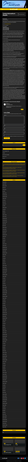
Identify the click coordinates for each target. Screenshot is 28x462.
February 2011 (4, 243)
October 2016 (4, 189)
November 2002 (5, 421)
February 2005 (5, 372)
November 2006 (5, 336)
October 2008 (4, 294)
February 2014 (4, 207)
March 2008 (4, 307)
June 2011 (4, 240)
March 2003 (4, 414)
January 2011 (4, 245)
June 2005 (4, 365)
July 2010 (4, 256)
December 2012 (5, 218)
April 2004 (4, 390)
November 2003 (5, 399)
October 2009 (4, 272)
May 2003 (4, 410)
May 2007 (4, 325)
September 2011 (5, 234)
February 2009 (5, 287)
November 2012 (5, 220)
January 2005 (4, 374)
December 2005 (5, 356)
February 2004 (5, 394)
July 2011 (4, 238)
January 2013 (4, 216)
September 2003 (5, 403)
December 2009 (5, 269)
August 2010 (4, 254)
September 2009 (5, 274)
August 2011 (4, 236)
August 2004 (4, 383)
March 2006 (4, 350)
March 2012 (4, 225)
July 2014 (4, 205)
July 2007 (4, 321)
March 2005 (4, 370)
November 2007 (5, 314)
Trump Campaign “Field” (7, 444)
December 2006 (5, 334)
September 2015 (5, 196)
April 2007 (4, 327)
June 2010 (4, 258)
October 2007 (4, 316)
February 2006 (5, 352)
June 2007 (4, 323)
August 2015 (4, 198)
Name (5, 125)
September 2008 (5, 296)
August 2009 (4, 276)
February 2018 (4, 185)
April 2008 (4, 305)
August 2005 (4, 361)
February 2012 (4, 227)
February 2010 (4, 265)
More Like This (4, 156)
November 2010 (5, 249)
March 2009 (4, 285)
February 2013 (4, 214)
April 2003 (4, 412)
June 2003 (4, 408)
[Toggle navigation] (2, 9)
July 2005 (4, 363)
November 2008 (5, 292)
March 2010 (4, 263)
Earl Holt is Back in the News (12, 168)
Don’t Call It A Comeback (6, 154)
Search (14, 142)
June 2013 (4, 209)
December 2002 (5, 419)
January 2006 (4, 354)
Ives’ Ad (4, 158)
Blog (3, 432)
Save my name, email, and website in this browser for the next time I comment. (14, 136)
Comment (5, 115)
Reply (22, 109)
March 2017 (4, 187)
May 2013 (4, 211)
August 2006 (4, 341)
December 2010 (5, 247)
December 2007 (5, 312)
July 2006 (4, 343)
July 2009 (4, 278)
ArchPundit (14, 9)
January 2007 (4, 332)
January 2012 (4, 229)
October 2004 (4, 379)
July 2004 (4, 385)
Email (4, 128)
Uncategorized (18, 451)
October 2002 (4, 423)
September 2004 (5, 381)
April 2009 (4, 283)
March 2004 (4, 392)
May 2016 (4, 191)
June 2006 (4, 345)
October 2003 (4, 401)
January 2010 (4, 267)
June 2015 (4, 200)
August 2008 (4, 298)
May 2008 (4, 303)
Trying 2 (16, 444)
